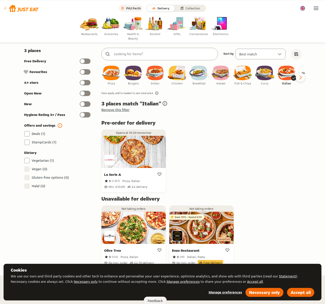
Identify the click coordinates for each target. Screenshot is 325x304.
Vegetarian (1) (43, 160)
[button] (21, 8)
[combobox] (164, 54)
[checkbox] (111, 76)
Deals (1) (38, 133)
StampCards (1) (44, 142)
